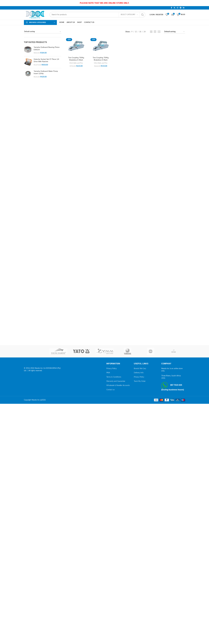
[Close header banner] (206, 3)
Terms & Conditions (113, 377)
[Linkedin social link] (183, 8)
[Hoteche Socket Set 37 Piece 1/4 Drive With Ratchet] (28, 62)
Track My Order (140, 381)
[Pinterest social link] (180, 8)
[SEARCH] (142, 14)
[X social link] (174, 8)
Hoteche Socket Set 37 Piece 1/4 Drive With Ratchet (46, 60)
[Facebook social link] (171, 8)
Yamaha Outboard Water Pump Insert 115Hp (46, 72)
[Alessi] (35, 351)
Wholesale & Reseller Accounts (118, 385)
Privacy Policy (111, 368)
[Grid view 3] (155, 31)
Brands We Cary (140, 368)
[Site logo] (35, 15)
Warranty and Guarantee (115, 381)
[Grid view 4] (159, 31)
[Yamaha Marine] (127, 351)
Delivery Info (138, 373)
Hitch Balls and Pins (76, 63)
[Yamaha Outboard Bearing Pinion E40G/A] (28, 50)
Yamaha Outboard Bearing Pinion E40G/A (47, 48)
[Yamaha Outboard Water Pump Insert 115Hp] (28, 74)
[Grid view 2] (151, 31)
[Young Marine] (58, 351)
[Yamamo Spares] (104, 351)
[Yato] (81, 351)
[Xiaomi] (150, 351)
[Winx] (173, 351)
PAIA (108, 373)
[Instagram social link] (177, 8)
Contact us (110, 390)
